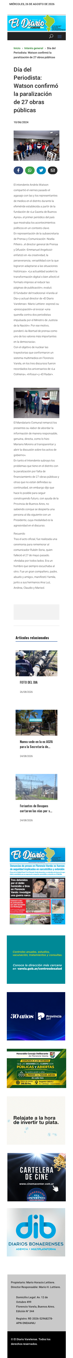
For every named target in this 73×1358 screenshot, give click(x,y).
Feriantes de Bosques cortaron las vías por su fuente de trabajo (36, 810)
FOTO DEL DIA (29, 682)
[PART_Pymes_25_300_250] (36, 1039)
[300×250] (36, 1143)
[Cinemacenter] (36, 1177)
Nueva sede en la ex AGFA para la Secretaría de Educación (36, 746)
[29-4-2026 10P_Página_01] (36, 926)
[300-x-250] (36, 982)
